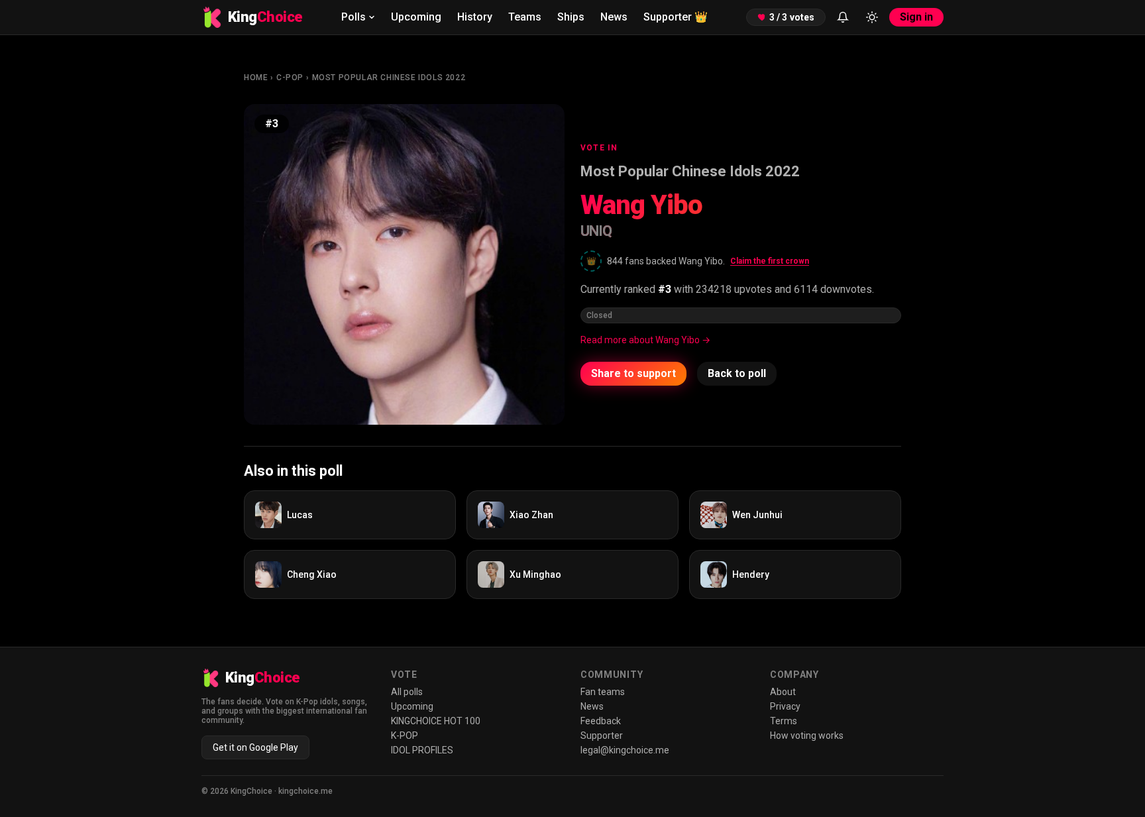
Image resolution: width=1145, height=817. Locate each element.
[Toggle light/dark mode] (872, 17)
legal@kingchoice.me (624, 750)
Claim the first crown (769, 261)
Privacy (785, 706)
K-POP (404, 735)
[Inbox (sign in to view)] (843, 17)
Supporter (675, 17)
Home (256, 77)
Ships (570, 17)
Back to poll (737, 373)
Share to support (633, 373)
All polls (407, 691)
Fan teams (602, 691)
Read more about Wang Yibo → (645, 340)
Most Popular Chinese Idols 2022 (389, 77)
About (783, 691)
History (474, 17)
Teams (524, 17)
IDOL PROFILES (422, 750)
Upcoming (416, 17)
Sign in (916, 17)
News (613, 17)
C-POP (289, 77)
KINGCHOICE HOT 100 (435, 721)
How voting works (807, 735)
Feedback (600, 721)
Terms (783, 721)
